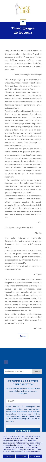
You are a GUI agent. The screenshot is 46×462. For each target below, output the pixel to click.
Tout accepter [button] (35, 456)
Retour (23, 336)
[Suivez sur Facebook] (6, 362)
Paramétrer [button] (9, 456)
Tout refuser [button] (22, 456)
